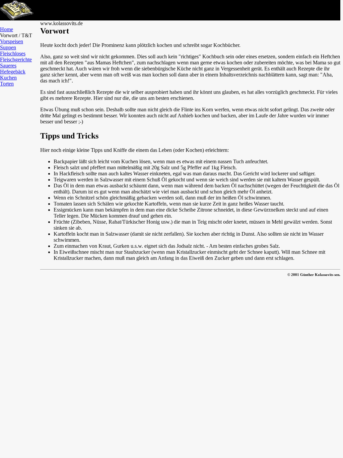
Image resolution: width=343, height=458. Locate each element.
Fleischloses (12, 53)
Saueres (8, 65)
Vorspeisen (11, 41)
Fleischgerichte (16, 59)
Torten (7, 84)
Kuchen (8, 77)
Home (6, 29)
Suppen (8, 47)
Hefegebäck (12, 71)
